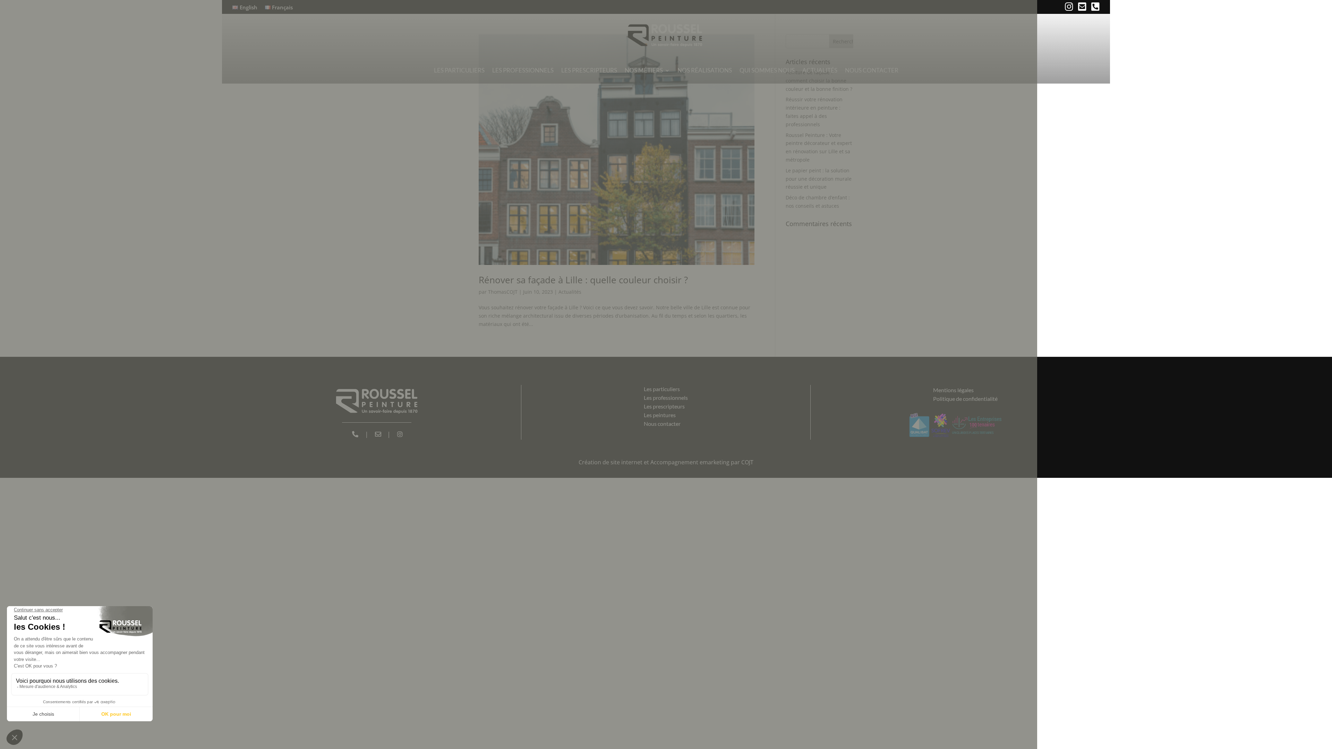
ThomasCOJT (503, 292)
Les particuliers (459, 70)
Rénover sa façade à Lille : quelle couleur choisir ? (583, 280)
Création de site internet (610, 462)
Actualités (819, 70)
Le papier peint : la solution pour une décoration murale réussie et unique (819, 178)
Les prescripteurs (589, 70)
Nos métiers (644, 70)
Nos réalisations (704, 70)
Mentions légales (953, 390)
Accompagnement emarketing (689, 462)
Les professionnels (523, 70)
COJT (747, 462)
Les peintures (660, 415)
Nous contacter (871, 70)
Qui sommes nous (767, 70)
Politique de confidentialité (965, 398)
